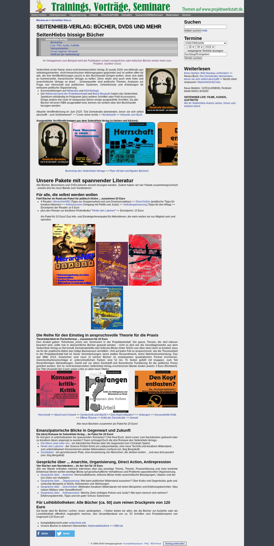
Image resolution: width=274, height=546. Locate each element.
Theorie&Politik (110, 15)
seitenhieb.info (77, 522)
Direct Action (143, 201)
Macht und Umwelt (65, 414)
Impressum (137, 543)
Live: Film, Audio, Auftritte (65, 45)
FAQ (146, 543)
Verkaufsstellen (59, 48)
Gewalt (134, 417)
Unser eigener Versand (64, 51)
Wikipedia (72, 90)
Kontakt (127, 543)
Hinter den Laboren (103, 210)
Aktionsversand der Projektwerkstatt (66, 93)
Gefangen (144, 414)
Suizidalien (47, 452)
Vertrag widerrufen (175, 543)
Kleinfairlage (91, 90)
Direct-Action (38, 15)
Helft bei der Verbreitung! (65, 54)
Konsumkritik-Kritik (165, 414)
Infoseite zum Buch (131, 114)
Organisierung (77, 15)
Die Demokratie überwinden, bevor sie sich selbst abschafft (208, 78)
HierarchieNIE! (61, 201)
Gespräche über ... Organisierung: (60, 480)
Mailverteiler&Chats (209, 82)
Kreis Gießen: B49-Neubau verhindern (206, 73)
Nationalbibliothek (98, 525)
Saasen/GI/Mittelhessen (149, 15)
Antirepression (57, 15)
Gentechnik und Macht (93, 414)
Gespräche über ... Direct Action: (59, 486)
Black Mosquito (101, 93)
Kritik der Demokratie (113, 417)
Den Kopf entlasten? (122, 414)
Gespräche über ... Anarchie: (57, 474)
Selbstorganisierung (135, 204)
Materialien (172, 15)
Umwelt (93, 15)
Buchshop (56, 42)
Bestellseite (109, 114)
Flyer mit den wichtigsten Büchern (129, 170)
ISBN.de (118, 525)
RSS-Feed (156, 543)
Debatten (127, 15)
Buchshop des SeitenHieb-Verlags (85, 170)
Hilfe (204, 30)
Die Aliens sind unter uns (55, 443)
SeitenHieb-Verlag (61, 20)
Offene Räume (88, 417)
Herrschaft (44, 414)
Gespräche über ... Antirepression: (60, 492)
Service (186, 15)
